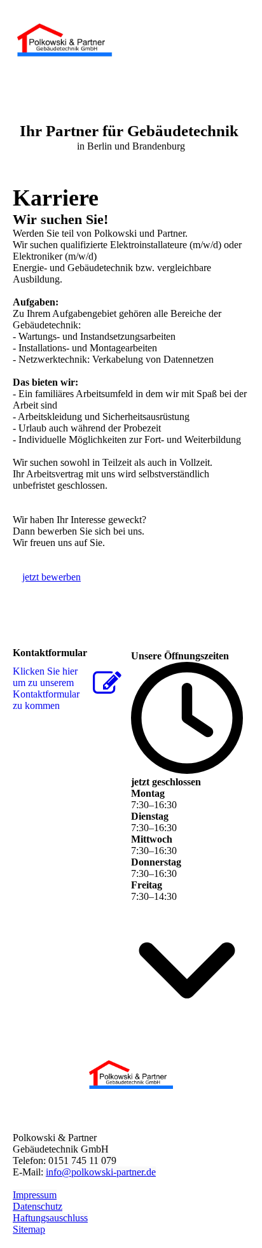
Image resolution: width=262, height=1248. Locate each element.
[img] (65, 39)
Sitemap (29, 1229)
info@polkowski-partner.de (101, 1172)
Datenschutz (37, 1206)
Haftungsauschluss (50, 1217)
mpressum (36, 1194)
